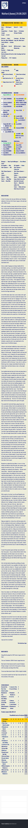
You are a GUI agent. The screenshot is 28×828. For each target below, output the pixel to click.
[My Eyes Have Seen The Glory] (4, 8)
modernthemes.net (12, 823)
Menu (24, 3)
